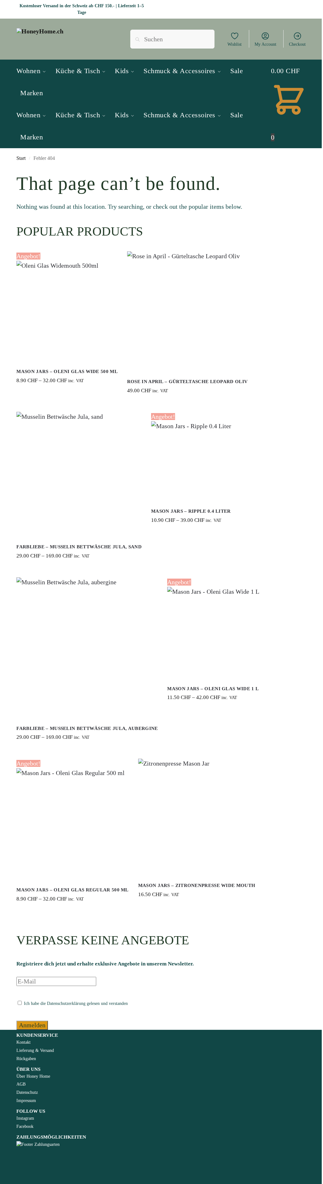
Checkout (297, 44)
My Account (265, 44)
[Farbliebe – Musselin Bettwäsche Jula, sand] (79, 474)
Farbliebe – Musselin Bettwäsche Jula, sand (79, 546)
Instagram (25, 1118)
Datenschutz (27, 1092)
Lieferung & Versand (35, 1050)
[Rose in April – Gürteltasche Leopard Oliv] (187, 311)
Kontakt (23, 1042)
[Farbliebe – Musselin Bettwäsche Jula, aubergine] (87, 648)
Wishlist (234, 44)
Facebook (24, 1126)
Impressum (26, 1100)
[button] (289, 104)
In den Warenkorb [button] (187, 405)
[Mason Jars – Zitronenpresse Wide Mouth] (196, 817)
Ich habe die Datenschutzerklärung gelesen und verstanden (75, 1003)
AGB (21, 1084)
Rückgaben (26, 1058)
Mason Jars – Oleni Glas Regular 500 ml (72, 889)
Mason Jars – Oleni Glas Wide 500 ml (67, 371)
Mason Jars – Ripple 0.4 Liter (191, 511)
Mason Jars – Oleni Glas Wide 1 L (213, 688)
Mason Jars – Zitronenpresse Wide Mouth (196, 885)
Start (21, 158)
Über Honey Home (33, 1076)
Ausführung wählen (67, 396)
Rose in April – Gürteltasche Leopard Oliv (187, 381)
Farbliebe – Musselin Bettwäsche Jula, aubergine (87, 728)
